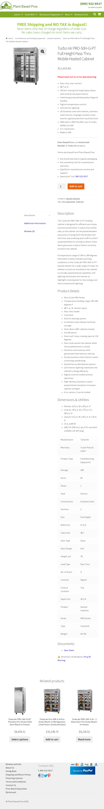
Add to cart (76, 186)
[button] (42, 51)
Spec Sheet (69, 650)
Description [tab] (29, 215)
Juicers (17, 14)
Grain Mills (30, 14)
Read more (84, 739)
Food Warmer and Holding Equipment (30, 38)
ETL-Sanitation (68, 201)
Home (10, 38)
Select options (20, 739)
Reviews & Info (81, 14)
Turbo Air (80, 201)
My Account (11, 792)
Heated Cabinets (54, 38)
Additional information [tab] (35, 223)
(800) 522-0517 (91, 3)
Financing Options (14, 778)
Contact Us (11, 785)
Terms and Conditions (16, 781)
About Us (10, 767)
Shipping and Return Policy (18, 774)
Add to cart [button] (52, 739)
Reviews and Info (13, 764)
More (67, 14)
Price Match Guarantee (16, 788)
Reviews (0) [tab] (29, 231)
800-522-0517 (46, 770)
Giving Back (11, 771)
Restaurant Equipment (50, 14)
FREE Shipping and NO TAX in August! (52, 24)
